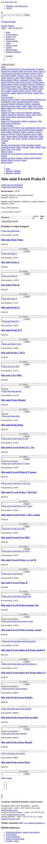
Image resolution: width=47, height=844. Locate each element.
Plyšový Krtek (29, 158)
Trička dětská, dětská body (28, 89)
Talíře (24, 86)
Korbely (33, 73)
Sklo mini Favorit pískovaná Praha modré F (23, 650)
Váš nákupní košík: (8, 22)
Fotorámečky (6, 102)
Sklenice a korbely (23, 154)
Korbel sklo (20, 113)
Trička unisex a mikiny (25, 108)
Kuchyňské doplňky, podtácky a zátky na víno (18, 76)
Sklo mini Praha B (10, 285)
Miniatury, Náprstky (33, 78)
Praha (8, 32)
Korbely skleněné (29, 130)
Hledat (27, 15)
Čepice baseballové (27, 99)
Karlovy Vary (11, 37)
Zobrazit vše (5, 69)
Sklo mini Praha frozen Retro (15, 762)
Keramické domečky (13, 73)
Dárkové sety (6, 71)
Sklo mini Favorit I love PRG (15, 537)
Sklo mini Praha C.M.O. (13, 352)
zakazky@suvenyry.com (10, 819)
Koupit (27, 251)
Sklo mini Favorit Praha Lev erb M (18, 560)
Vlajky (39, 91)
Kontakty (9, 56)
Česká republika (12, 41)
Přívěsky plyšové (13, 160)
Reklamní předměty (13, 52)
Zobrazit (11, 26)
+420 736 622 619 (15, 28)
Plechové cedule (13, 82)
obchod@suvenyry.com (16, 814)
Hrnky (13, 102)
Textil (13, 154)
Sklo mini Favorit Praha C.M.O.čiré (19, 492)
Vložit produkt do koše (10, 221)
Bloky (21, 71)
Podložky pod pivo (8, 106)
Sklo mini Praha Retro (12, 425)
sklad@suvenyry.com (9, 810)
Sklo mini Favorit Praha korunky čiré (20, 605)
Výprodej (4, 141)
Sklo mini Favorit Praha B (14, 582)
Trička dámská (11, 89)
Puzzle (7, 86)
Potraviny (31, 84)
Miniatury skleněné (13, 173)
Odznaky (32, 80)
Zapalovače (38, 108)
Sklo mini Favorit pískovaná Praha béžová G (23, 672)
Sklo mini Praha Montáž (13, 400)
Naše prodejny (11, 834)
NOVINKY (15, 69)
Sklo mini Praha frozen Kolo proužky (19, 717)
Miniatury (20, 104)
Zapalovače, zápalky (9, 93)
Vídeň (8, 43)
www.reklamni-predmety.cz (34, 823)
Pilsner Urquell (11, 45)
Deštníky (15, 71)
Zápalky (29, 117)
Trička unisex (11, 117)
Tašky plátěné (35, 147)
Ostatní (36, 93)
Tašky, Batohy (32, 86)
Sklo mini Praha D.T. (11, 330)
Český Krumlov (12, 35)
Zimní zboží (21, 93)
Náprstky (31, 132)
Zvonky (30, 93)
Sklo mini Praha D (10, 307)
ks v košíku (23, 249)
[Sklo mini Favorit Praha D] (12, 185)
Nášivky (24, 132)
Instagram (9, 60)
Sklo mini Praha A (10, 262)
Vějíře (34, 91)
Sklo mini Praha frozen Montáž (16, 742)
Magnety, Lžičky (13, 78)
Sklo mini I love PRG (11, 375)
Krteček (9, 48)
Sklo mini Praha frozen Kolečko (17, 697)
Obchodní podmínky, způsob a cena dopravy (23, 832)
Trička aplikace (12, 136)
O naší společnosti (13, 837)
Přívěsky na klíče (15, 134)
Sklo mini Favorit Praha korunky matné (21, 630)
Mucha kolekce (11, 50)
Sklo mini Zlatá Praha (12, 239)
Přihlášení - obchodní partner (17, 6)
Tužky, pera (10, 139)
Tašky (34, 106)
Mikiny (23, 78)
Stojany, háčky (16, 86)
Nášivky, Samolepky (21, 80)
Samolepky (26, 134)
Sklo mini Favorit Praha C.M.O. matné (20, 515)
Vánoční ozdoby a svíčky (21, 91)
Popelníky (23, 84)
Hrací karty (28, 71)
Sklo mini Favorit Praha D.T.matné (18, 472)
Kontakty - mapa (12, 841)
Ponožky (15, 84)
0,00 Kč (9, 8)
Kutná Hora (10, 39)
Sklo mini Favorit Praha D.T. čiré (17, 447)
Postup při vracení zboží (15, 839)
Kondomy (25, 73)
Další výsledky (6, 778)
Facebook (9, 58)
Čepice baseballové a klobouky (32, 69)
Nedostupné (23, 481)
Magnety (13, 104)
